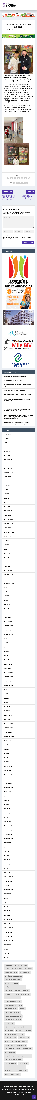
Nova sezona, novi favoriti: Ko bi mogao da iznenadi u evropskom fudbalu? (17, 409)
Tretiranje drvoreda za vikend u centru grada (18, 405)
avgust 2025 (7, 485)
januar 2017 (7, 923)
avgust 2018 (7, 842)
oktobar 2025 (8, 477)
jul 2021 (6, 694)
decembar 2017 (8, 877)
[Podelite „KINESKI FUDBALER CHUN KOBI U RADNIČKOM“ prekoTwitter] (11, 178)
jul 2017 (6, 898)
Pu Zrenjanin (9, 1041)
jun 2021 (6, 698)
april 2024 (7, 553)
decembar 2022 (8, 621)
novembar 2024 (8, 523)
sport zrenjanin (10, 1052)
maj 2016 (6, 957)
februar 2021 (8, 715)
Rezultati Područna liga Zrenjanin (15, 1045)
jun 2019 (6, 800)
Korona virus (25, 994)
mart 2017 (7, 915)
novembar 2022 (8, 625)
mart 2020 (7, 762)
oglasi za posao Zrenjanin (13, 1019)
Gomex (30, 969)
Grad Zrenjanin (25, 972)
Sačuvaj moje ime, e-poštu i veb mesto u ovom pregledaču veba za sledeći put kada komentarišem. (17, 237)
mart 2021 (7, 711)
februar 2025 (8, 511)
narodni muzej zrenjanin (12, 1012)
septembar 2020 (9, 736)
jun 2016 (6, 953)
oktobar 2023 (8, 579)
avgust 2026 (7, 434)
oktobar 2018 (8, 834)
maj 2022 (6, 651)
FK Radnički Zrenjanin (19, 969)
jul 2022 (6, 642)
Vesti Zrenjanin (23, 1063)
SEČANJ (18, 1048)
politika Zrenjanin (10, 1038)
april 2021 (7, 706)
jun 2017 (6, 902)
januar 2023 (7, 617)
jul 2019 (6, 796)
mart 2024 (7, 557)
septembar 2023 (9, 583)
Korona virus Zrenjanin (12, 998)
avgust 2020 (7, 740)
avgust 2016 (7, 945)
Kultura (21, 1089)
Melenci (22, 1009)
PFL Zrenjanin (9, 1030)
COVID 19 (7, 969)
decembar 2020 (8, 723)
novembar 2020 (8, 728)
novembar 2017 (8, 881)
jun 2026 (6, 442)
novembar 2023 (8, 574)
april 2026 (7, 451)
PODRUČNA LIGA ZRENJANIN (23, 1030)
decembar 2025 (8, 468)
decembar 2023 (8, 570)
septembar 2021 (8, 685)
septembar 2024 (9, 532)
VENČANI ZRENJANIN (10, 1063)
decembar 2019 (8, 774)
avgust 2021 (7, 689)
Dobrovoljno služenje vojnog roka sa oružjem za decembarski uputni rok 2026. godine (18, 423)
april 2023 (7, 604)
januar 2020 (7, 770)
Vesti (4, 1089)
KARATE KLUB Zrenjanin (12, 994)
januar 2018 (7, 872)
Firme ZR (28, 1092)
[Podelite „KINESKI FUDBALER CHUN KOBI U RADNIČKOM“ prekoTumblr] (15, 178)
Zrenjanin (8, 1070)
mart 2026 (7, 455)
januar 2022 (7, 668)
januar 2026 (7, 464)
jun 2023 (6, 596)
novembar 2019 (8, 779)
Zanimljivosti (29, 1089)
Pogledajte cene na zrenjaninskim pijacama (17, 395)
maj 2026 (6, 447)
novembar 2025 (8, 472)
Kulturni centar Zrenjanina (13, 1005)
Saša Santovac (9, 1048)
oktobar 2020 (8, 732)
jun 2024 (6, 545)
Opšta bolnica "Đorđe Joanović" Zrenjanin (18, 1027)
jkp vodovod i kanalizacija (13, 979)
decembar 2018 (8, 825)
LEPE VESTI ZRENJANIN (11, 1009)
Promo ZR (21, 1092)
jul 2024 (6, 540)
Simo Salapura (27, 1048)
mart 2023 (7, 608)
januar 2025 (7, 515)
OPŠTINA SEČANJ (9, 1023)
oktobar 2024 (8, 528)
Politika (9, 1089)
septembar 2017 (8, 889)
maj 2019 (6, 804)
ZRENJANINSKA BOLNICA (20, 1070)
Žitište (18, 1074)
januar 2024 (7, 566)
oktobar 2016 (8, 936)
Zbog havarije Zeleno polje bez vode (15, 376)
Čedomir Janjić (9, 1074)
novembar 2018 (8, 830)
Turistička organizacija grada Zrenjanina (18, 1056)
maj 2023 (6, 600)
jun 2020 (6, 749)
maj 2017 (6, 906)
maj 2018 (6, 855)
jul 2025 (6, 489)
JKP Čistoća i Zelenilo (11, 983)
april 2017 (7, 911)
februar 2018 (8, 868)
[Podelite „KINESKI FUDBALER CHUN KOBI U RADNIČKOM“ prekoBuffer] (22, 178)
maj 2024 (6, 549)
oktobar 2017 (8, 885)
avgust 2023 (7, 587)
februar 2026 (8, 459)
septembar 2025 (9, 481)
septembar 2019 (8, 787)
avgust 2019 (7, 791)
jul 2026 (6, 438)
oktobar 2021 (8, 681)
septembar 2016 (8, 940)
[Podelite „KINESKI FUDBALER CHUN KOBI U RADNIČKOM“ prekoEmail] (25, 178)
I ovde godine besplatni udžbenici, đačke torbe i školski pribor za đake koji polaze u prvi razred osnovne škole (18, 416)
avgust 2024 (7, 536)
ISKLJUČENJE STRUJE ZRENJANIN (13, 976)
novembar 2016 (8, 932)
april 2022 (7, 655)
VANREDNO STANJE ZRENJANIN (13, 1059)
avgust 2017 (7, 894)
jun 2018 (6, 851)
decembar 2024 (8, 519)
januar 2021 (7, 719)
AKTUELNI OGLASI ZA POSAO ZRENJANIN (16, 965)
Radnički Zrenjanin (21, 1041)
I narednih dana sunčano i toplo (14, 380)
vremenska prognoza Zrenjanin (15, 1067)
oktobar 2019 (8, 783)
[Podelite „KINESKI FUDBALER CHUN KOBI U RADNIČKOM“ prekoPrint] (29, 178)
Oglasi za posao (11, 1092)
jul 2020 (6, 745)
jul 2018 (6, 847)
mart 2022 (7, 659)
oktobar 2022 (8, 630)
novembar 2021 (8, 676)
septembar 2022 (9, 634)
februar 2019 (8, 817)
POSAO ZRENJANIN (24, 1038)
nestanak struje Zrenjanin (13, 1016)
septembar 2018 (9, 838)
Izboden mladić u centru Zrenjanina (15, 390)
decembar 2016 (8, 928)
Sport (18, 30)
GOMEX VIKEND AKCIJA (11, 972)
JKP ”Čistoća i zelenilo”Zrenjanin (15, 987)
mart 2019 (7, 813)
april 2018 (7, 860)
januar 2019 (7, 821)
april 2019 (7, 808)
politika (20, 1034)
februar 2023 (8, 613)
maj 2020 (6, 753)
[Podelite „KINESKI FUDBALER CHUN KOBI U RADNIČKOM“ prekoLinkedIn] (18, 178)
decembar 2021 (8, 672)
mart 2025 (7, 506)
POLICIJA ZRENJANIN (10, 1034)
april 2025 (7, 502)
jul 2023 (6, 591)
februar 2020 (8, 766)
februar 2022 (8, 664)
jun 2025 (6, 494)
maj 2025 (6, 498)
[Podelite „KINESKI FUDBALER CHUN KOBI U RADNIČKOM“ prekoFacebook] (8, 178)
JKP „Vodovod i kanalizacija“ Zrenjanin (16, 990)
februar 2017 (8, 919)
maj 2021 (6, 702)
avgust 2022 (7, 638)
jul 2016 (6, 949)
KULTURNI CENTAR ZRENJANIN (13, 1001)
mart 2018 (7, 864)
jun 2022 (6, 647)
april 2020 (7, 757)
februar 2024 (8, 562)
